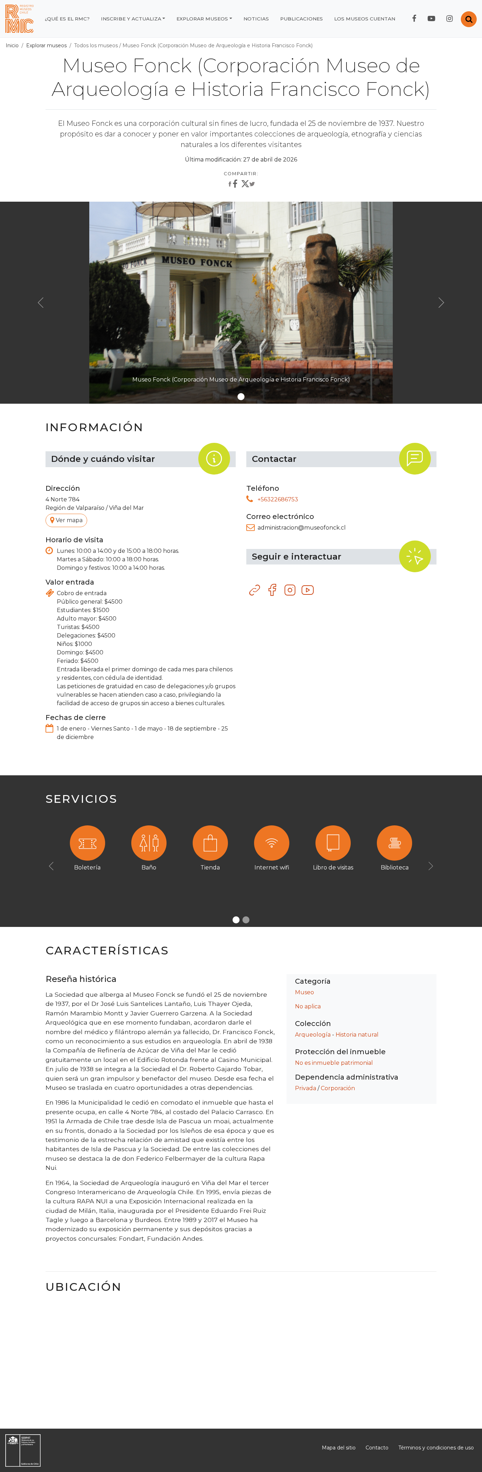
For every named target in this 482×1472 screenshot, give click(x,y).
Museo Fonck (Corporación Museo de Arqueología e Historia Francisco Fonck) (217, 45)
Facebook (273, 590)
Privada (305, 1088)
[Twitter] (248, 185)
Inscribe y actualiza (131, 19)
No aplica (308, 1006)
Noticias (256, 19)
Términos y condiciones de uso (436, 1447)
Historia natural (357, 1034)
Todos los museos (96, 45)
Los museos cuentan (364, 19)
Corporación (338, 1088)
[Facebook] (232, 184)
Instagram (290, 590)
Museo (304, 992)
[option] (241, 858)
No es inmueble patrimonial (334, 1062)
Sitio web (255, 590)
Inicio (12, 45)
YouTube (308, 590)
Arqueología (313, 1034)
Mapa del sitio (339, 1447)
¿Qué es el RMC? (67, 19)
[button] (40, 303)
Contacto (377, 1447)
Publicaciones (301, 19)
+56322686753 (278, 499)
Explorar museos (202, 19)
